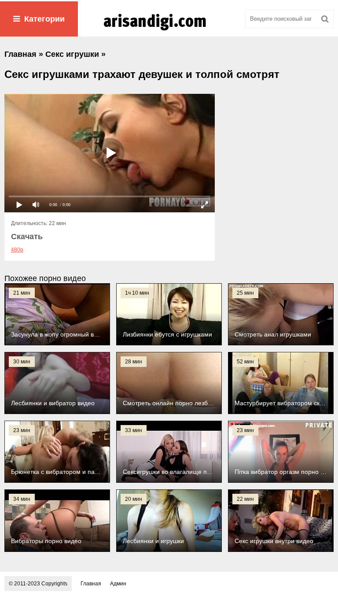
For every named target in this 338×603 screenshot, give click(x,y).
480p (17, 250)
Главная (91, 584)
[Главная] (169, 30)
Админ (118, 584)
